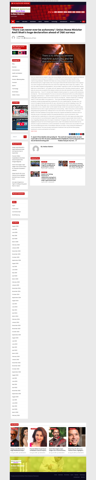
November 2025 (16, 254)
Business (47, 21)
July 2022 (14, 378)
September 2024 (16, 297)
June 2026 (14, 232)
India (56, 12)
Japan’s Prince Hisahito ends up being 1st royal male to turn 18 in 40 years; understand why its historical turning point (44, 139)
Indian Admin (21, 36)
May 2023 (14, 347)
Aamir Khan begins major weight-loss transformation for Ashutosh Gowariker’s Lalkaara (57, 451)
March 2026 (15, 242)
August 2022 (15, 375)
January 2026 (15, 248)
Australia (69, 12)
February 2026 (16, 245)
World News (33, 21)
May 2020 (14, 406)
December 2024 (16, 288)
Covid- (65, 12)
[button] (80, 21)
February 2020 (16, 415)
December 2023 (16, 325)
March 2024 (15, 316)
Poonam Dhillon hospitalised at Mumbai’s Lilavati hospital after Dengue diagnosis (38, 450)
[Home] (13, 21)
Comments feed (16, 212)
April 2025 (14, 276)
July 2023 (14, 341)
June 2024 (14, 307)
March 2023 (15, 353)
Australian (78, 12)
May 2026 (14, 235)
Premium (14, 82)
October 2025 (15, 257)
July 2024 (14, 304)
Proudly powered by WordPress (17, 476)
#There (34, 38)
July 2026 (14, 229)
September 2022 (16, 372)
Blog (13, 64)
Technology (54, 21)
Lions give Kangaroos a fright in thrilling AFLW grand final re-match (19, 184)
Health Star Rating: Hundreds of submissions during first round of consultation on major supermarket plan (48, 177)
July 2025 (14, 266)
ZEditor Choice (16, 95)
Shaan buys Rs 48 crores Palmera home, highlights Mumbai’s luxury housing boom (75, 451)
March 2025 (15, 279)
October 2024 (15, 294)
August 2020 (15, 397)
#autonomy (28, 38)
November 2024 (16, 291)
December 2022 (16, 362)
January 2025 (15, 285)
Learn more (34, 131)
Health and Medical (17, 73)
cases (74, 12)
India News (24, 21)
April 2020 (14, 409)
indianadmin (51, 168)
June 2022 (14, 381)
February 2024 (16, 319)
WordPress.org (16, 215)
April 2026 (14, 238)
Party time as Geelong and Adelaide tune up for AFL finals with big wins (76, 165)
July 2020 (14, 400)
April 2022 (14, 387)
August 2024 (15, 300)
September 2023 (16, 335)
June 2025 (14, 269)
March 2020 (15, 412)
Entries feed (15, 208)
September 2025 (16, 260)
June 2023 (14, 344)
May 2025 (14, 272)
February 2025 (16, 282)
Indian (83, 12)
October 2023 (15, 331)
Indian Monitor (17, 14)
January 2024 (15, 322)
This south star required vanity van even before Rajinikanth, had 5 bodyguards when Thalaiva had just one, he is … (71, 139)
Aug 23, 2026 (44, 168)
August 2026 (15, 226)
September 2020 (16, 393)
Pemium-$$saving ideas (18, 79)
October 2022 (15, 369)
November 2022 (16, 366)
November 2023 (16, 328)
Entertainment (63, 21)
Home (17, 21)
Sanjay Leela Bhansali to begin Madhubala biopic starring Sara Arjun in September (18, 451)
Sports (40, 21)
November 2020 (16, 390)
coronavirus (60, 12)
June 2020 (14, 403)
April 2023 (14, 350)
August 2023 (15, 338)
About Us (72, 21)
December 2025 (16, 251)
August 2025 (15, 263)
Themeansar (36, 476)
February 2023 (16, 356)
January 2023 (15, 359)
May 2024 (14, 310)
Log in (13, 205)
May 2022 (14, 384)
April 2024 (14, 313)
